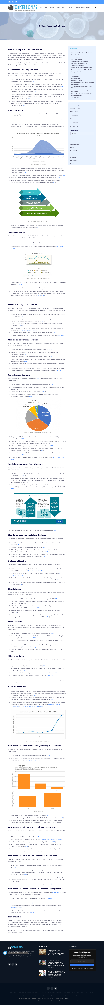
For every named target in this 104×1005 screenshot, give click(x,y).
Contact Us (92, 1)
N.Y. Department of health (32, 760)
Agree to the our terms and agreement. (83, 968)
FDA (39, 295)
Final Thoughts (75, 97)
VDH (49, 755)
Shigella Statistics (75, 78)
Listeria (73, 163)
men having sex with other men (30, 706)
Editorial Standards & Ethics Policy (29, 992)
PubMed (60, 877)
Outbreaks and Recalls (83, 7)
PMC (40, 851)
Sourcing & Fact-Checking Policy (51, 992)
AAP (55, 673)
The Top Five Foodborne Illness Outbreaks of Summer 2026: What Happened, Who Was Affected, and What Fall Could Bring (56, 973)
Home (40, 7)
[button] (5, 953)
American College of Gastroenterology (51, 839)
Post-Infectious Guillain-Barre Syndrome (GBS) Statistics (81, 90)
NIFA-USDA (59, 370)
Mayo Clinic (52, 842)
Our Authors (89, 992)
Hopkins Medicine (16, 907)
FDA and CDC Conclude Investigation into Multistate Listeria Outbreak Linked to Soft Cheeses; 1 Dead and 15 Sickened (56, 953)
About (86, 1)
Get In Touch (83, 995)
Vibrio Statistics (75, 76)
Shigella (73, 154)
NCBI (50, 349)
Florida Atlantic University (29, 647)
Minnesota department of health (28, 330)
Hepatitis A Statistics (76, 80)
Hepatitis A (74, 150)
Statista (19, 284)
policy (86, 968)
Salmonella (74, 160)
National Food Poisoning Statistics (79, 55)
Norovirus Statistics (76, 57)
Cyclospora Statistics (76, 72)
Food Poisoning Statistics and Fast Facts (81, 52)
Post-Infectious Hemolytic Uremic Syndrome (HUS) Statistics (82, 83)
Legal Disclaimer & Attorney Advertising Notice (44, 995)
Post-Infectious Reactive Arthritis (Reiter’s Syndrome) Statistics (82, 94)
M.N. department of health (35, 570)
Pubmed (19, 325)
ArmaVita (67, 998)
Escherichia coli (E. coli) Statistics (79, 61)
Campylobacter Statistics (77, 65)
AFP (38, 837)
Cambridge (50, 675)
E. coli (72, 147)
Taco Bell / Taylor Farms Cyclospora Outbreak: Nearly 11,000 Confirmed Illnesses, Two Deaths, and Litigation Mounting (56, 963)
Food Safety (61, 7)
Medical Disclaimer (22, 995)
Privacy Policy (64, 995)
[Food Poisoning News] (22, 8)
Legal (70, 7)
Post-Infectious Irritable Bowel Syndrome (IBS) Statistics (81, 87)
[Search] (95, 7)
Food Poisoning (49, 7)
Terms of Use (74, 995)
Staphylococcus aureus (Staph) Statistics (81, 67)
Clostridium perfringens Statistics (79, 63)
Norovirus (73, 157)
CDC (34, 81)
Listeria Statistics (75, 74)
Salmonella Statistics (76, 59)
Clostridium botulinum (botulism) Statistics (82, 69)
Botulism (73, 141)
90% (37, 378)
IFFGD (26, 846)
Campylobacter (75, 144)
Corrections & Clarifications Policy (73, 992)
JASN (61, 818)
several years (55, 892)
